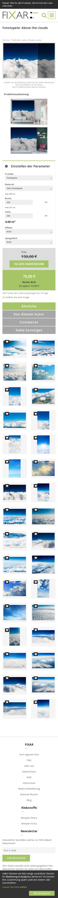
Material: (9, 184)
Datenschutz (29, 771)
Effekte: (9, 227)
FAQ (29, 760)
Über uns (29, 765)
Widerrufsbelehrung (29, 788)
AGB (29, 777)
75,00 (27, 276)
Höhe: (8, 211)
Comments (29, 322)
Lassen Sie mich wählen (14, 887)
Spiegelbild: (11, 238)
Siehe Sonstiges (29, 330)
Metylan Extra (29, 823)
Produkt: (9, 173)
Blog (29, 800)
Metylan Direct (29, 817)
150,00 (27, 256)
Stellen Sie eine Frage (17, 297)
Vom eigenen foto (29, 754)
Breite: (8, 198)
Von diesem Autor (29, 314)
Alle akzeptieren (42, 893)
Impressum (29, 783)
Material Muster (29, 794)
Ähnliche (29, 306)
